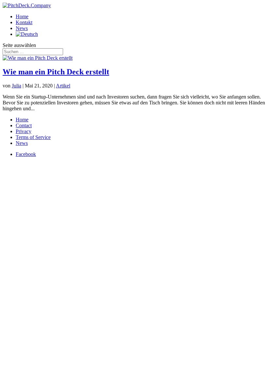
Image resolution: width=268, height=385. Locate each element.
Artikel (63, 85)
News (22, 28)
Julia (16, 85)
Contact (24, 125)
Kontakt (24, 22)
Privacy (23, 131)
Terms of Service (33, 137)
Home (22, 16)
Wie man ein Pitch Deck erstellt (56, 72)
